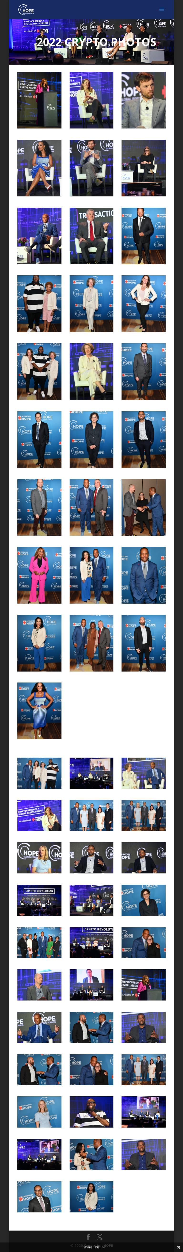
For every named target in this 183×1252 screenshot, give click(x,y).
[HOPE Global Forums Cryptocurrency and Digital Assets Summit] (39, 127)
